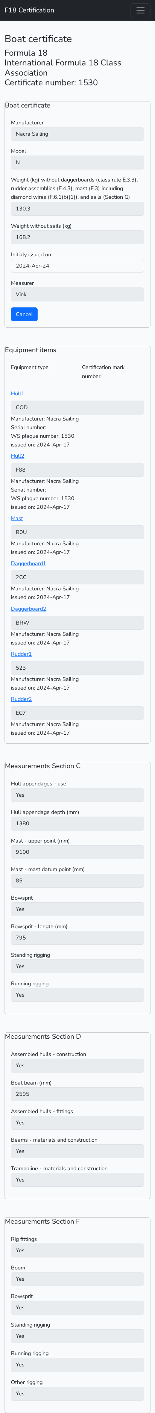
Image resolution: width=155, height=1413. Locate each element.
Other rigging (27, 1382)
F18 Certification (29, 10)
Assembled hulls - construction (48, 1054)
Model (18, 151)
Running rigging (30, 983)
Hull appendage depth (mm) (45, 812)
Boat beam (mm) (31, 1082)
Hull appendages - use (38, 783)
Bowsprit (22, 898)
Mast (17, 518)
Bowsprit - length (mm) (39, 926)
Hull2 (17, 456)
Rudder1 (21, 654)
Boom (18, 1267)
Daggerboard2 (28, 609)
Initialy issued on (31, 254)
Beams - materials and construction (54, 1140)
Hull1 (17, 393)
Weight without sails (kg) (41, 226)
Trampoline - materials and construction (59, 1168)
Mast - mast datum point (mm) (48, 869)
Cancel (24, 314)
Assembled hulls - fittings (42, 1111)
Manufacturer (27, 122)
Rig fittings (24, 1239)
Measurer (22, 283)
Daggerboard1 (28, 563)
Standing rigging (30, 955)
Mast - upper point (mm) (40, 840)
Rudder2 (21, 699)
